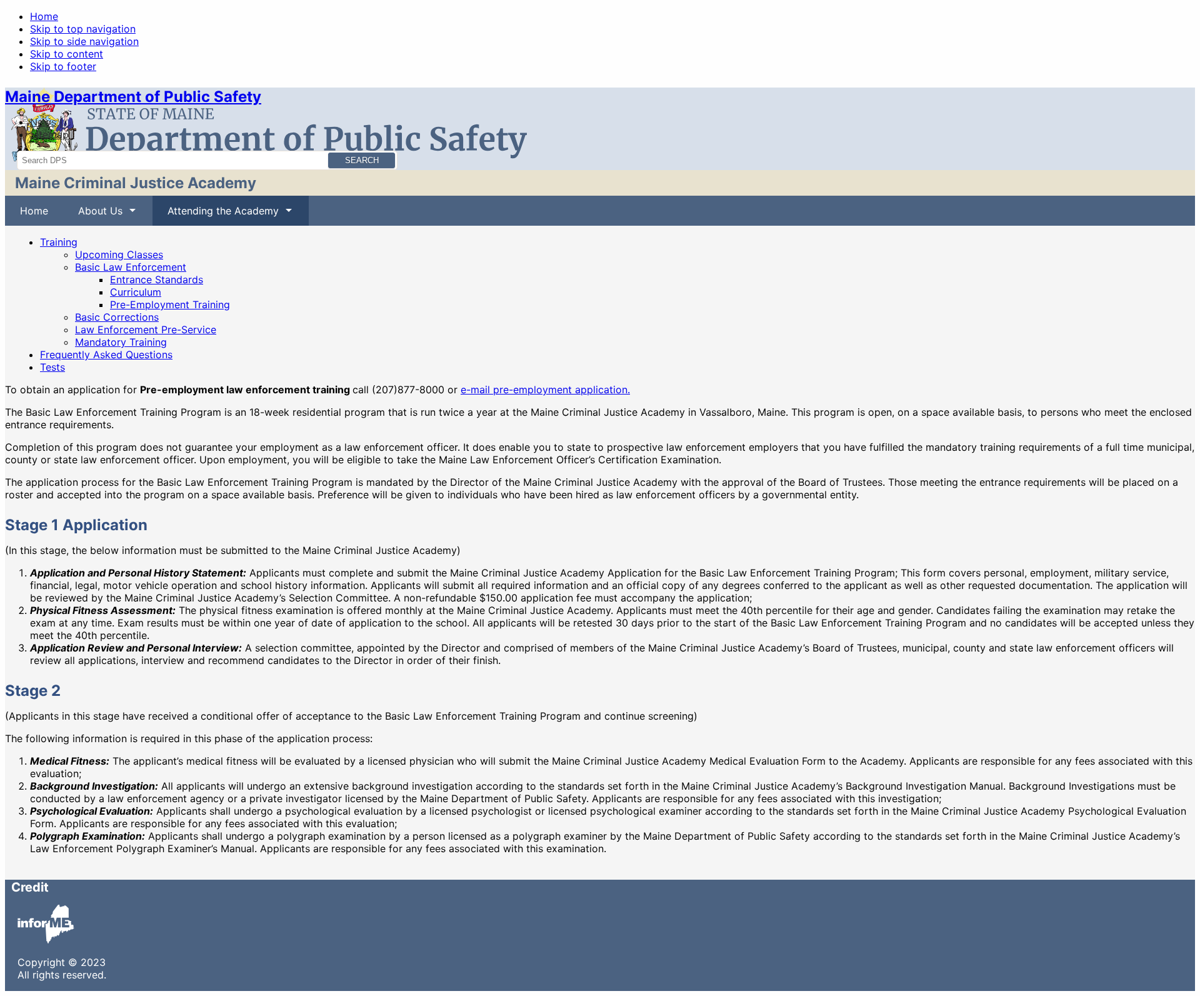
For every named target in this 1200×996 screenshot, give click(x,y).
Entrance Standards (156, 279)
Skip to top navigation (83, 29)
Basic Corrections (117, 317)
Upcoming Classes (119, 254)
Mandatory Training (121, 342)
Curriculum (135, 292)
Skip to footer (63, 66)
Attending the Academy (215, 215)
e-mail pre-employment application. (545, 389)
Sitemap (49, 134)
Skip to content (66, 54)
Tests (52, 367)
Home (44, 16)
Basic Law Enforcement (130, 267)
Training (59, 242)
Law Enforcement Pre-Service (145, 329)
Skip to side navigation (84, 41)
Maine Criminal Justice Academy (135, 183)
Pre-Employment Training (170, 304)
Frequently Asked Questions (106, 354)
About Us (92, 215)
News (43, 122)
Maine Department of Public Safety (133, 97)
